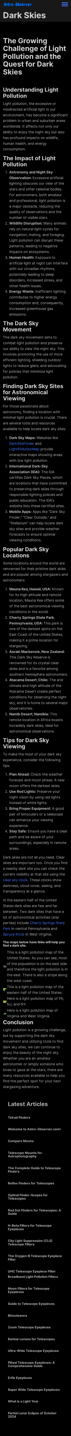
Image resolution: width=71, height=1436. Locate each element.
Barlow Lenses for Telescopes (31, 1339)
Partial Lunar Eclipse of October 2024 (32, 1415)
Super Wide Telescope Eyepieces (34, 1390)
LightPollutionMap (24, 449)
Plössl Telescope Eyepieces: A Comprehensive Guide (31, 1364)
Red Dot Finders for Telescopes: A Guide (34, 1212)
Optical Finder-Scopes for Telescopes (28, 1197)
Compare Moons (21, 1141)
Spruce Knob (13, 934)
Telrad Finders (19, 1117)
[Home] (17, 4)
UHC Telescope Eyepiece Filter (32, 1271)
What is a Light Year (23, 1401)
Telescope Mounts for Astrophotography (25, 1154)
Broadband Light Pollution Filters (33, 1277)
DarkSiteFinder (21, 443)
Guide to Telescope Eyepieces (31, 1304)
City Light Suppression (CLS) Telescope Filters (30, 1242)
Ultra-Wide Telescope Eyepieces (33, 1351)
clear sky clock (15, 880)
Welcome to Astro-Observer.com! (34, 1129)
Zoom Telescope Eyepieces (29, 1327)
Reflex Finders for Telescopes (31, 1183)
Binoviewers (17, 1316)
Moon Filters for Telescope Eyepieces (29, 1290)
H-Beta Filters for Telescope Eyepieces (30, 1227)
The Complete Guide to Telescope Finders (34, 1170)
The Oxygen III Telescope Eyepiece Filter (35, 1257)
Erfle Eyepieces (20, 1378)
